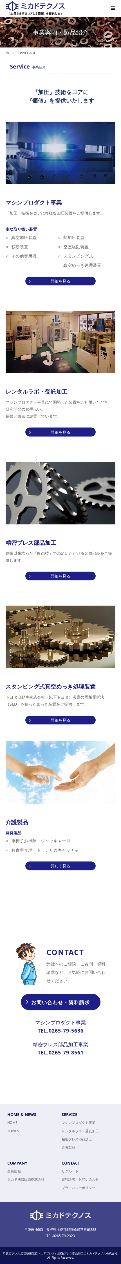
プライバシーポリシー (78, 1187)
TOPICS (13, 1131)
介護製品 (68, 1147)
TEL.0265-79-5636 (61, 1030)
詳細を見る (60, 281)
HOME (12, 1122)
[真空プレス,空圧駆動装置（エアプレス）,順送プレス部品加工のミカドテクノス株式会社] (35, 8)
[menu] (112, 8)
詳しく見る (60, 866)
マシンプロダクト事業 (78, 1122)
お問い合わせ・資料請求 (60, 1002)
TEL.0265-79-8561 (61, 1052)
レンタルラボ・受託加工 (80, 1131)
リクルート (70, 1171)
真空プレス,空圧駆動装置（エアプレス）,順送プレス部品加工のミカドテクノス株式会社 (61, 1253)
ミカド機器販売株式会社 (25, 1179)
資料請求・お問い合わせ (80, 1179)
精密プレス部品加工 (77, 1139)
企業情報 (14, 1171)
